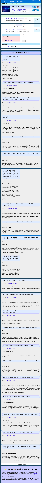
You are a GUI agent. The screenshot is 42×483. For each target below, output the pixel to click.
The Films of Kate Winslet (12, 85)
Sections (12, 1)
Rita (23, 34)
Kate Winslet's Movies (11, 62)
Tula (23, 37)
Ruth (24, 38)
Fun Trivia (6, 1)
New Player (34, 0)
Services (21, 1)
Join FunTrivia (13, 3)
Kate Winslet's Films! (11, 139)
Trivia (16, 1)
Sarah (24, 36)
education (35, 473)
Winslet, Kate (7, 46)
